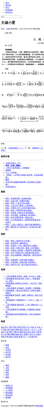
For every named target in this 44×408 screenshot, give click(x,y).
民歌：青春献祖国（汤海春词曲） (18, 198)
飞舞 (15, 332)
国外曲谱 (9, 393)
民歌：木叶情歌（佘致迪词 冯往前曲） (21, 215)
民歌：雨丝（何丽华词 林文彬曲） (19, 210)
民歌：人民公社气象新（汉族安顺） (19, 206)
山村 (3, 332)
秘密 (21, 332)
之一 (35, 330)
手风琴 (8, 350)
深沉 (21, 334)
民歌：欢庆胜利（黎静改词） (17, 243)
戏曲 (7, 377)
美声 (7, 375)
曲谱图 (8, 397)
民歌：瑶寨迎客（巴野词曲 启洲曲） (20, 260)
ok (35, 327)
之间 (25, 330)
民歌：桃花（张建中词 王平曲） (18, 241)
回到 (21, 330)
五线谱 (16, 337)
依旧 (9, 330)
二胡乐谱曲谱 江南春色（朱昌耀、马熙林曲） (23, 288)
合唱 (7, 370)
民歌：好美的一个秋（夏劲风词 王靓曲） (21, 246)
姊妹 (17, 334)
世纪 (25, 327)
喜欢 (3, 327)
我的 (11, 337)
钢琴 (7, 345)
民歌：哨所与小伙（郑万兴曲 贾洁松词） (21, 265)
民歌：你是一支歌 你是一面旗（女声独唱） (22, 248)
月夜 (32, 327)
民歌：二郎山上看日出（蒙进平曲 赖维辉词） (23, 225)
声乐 (7, 8)
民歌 (7, 372)
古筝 (8, 29)
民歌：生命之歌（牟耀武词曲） (18, 201)
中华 (38, 327)
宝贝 (31, 334)
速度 (33, 337)
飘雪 (7, 180)
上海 (40, 330)
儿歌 (7, 368)
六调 (37, 332)
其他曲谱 (9, 10)
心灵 (5, 334)
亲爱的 (26, 334)
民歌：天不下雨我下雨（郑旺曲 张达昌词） (22, 253)
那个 (7, 327)
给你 (29, 332)
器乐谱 (8, 5)
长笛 (7, 347)
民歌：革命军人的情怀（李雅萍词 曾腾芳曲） (23, 250)
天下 (25, 337)
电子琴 (8, 352)
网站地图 (39, 406)
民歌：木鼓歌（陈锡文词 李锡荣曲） (20, 213)
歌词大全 (9, 12)
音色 (15, 327)
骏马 (13, 330)
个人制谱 (9, 390)
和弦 (5, 330)
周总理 (20, 327)
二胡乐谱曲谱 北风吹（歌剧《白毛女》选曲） (23, 276)
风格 (3, 337)
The (28, 327)
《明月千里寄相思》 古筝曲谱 (17, 168)
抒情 (7, 337)
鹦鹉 (13, 334)
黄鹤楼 (8, 170)
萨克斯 (8, 355)
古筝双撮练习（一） (16, 148)
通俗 (7, 365)
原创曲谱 (9, 388)
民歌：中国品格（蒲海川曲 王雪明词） (21, 262)
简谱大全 (9, 386)
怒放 (25, 332)
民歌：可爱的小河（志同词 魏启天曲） (21, 208)
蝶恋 (9, 334)
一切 (29, 337)
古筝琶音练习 (10, 187)
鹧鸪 (17, 330)
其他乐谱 (9, 395)
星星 (21, 337)
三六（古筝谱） (11, 173)
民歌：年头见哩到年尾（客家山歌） (19, 217)
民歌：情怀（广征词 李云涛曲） (18, 203)
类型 (11, 327)
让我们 (38, 334)
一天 (31, 330)
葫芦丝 (8, 357)
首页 (7, 3)
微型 (11, 332)
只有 (7, 332)
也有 (33, 332)
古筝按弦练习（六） (13, 163)
